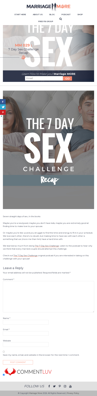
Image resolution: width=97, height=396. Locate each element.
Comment (8, 279)
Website (7, 340)
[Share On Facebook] (3, 101)
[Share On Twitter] (3, 107)
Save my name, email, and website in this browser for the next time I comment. (41, 355)
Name (6, 318)
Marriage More (35, 393)
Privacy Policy (73, 393)
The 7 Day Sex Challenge (47, 246)
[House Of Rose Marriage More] (48, 10)
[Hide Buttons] (1, 117)
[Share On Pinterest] (3, 112)
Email (6, 329)
